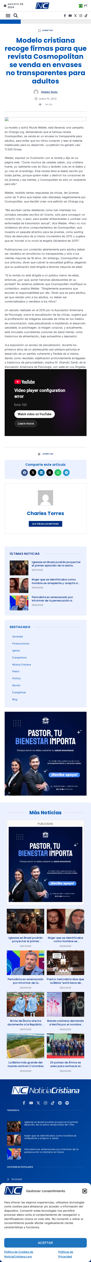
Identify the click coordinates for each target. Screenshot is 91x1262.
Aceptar (45, 1243)
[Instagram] (80, 15)
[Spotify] (67, 1103)
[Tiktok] (86, 15)
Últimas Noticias (25, 554)
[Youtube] (70, 15)
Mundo (16, 685)
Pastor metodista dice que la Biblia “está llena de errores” (65, 982)
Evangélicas (19, 692)
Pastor (15, 671)
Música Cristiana (21, 664)
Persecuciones (20, 643)
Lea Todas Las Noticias (45, 524)
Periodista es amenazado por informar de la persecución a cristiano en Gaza (52, 600)
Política (16, 678)
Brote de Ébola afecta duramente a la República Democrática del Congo (25, 1024)
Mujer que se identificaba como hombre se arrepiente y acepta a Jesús (55, 583)
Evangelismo (19, 657)
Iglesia (16, 650)
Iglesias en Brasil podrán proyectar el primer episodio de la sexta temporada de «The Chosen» (56, 565)
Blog (14, 699)
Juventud (47, 30)
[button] (85, 1191)
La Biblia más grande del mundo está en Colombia (25, 1064)
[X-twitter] (75, 15)
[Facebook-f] (64, 15)
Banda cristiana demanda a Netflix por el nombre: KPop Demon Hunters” (65, 1024)
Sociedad (17, 636)
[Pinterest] (60, 1103)
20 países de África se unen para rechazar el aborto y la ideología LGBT (65, 1067)
